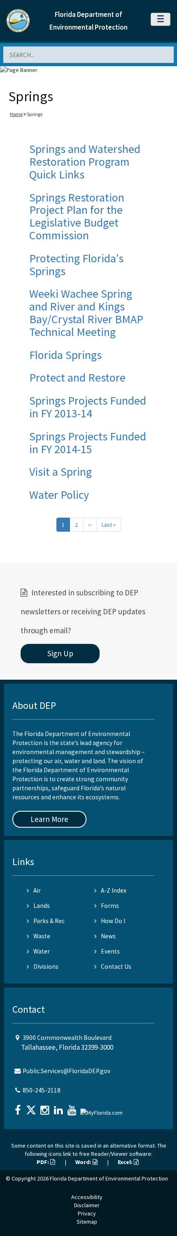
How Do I (113, 921)
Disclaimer (87, 1205)
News (108, 936)
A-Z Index (113, 890)
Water (41, 951)
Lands (41, 906)
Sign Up (60, 653)
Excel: (126, 1162)
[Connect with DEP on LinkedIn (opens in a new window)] (59, 1107)
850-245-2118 (42, 1090)
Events (110, 951)
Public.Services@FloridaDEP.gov (66, 1071)
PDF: (43, 1162)
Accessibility (86, 1197)
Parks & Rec (49, 921)
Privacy (87, 1213)
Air (37, 890)
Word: (84, 1162)
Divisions (45, 966)
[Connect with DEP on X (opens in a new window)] (32, 1107)
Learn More (49, 819)
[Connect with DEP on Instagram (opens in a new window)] (46, 1107)
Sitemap (87, 1221)
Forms (110, 906)
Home (16, 114)
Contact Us (116, 966)
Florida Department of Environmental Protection (109, 1178)
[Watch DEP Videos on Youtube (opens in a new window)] (73, 1107)
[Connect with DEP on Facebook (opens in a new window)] (18, 1107)
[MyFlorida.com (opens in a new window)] (102, 1109)
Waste (41, 936)
